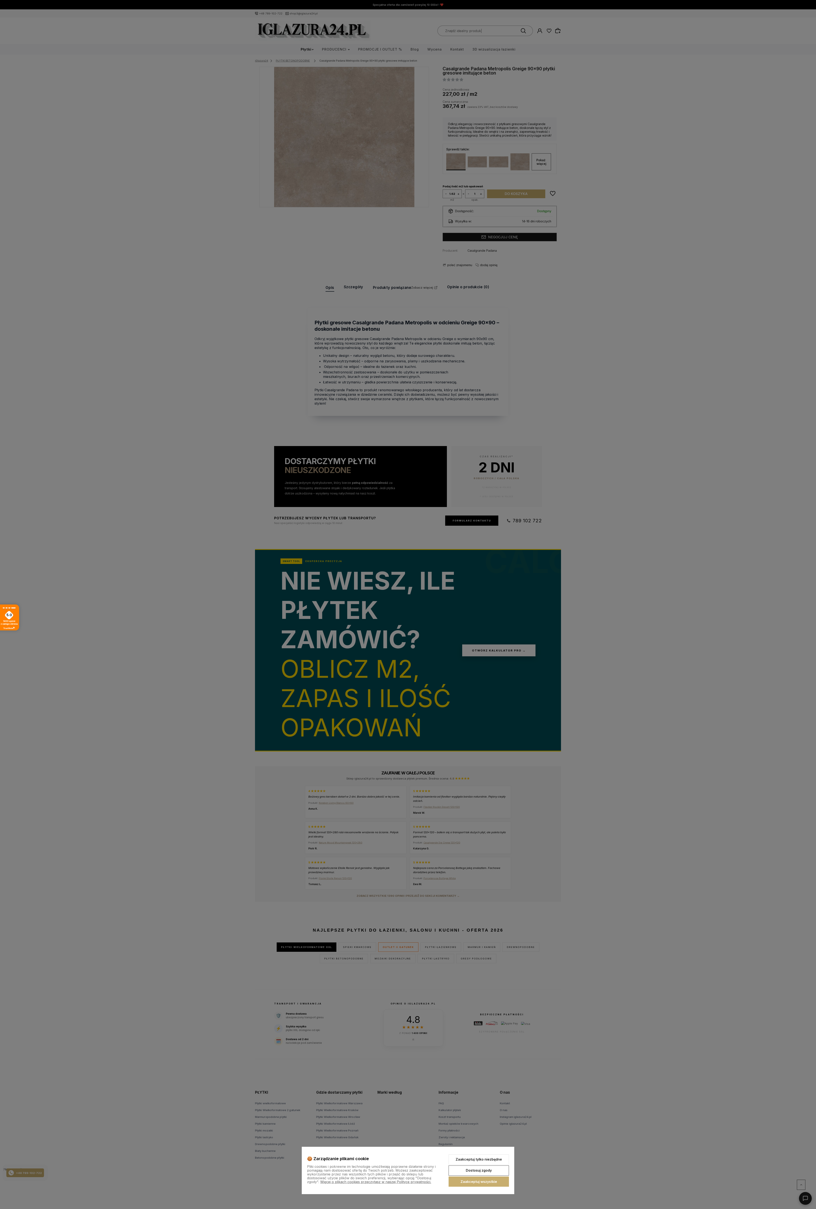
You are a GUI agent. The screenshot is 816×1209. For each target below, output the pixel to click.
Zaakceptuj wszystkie (478, 1181)
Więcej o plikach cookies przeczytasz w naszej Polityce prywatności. (375, 1182)
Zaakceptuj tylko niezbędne (479, 1159)
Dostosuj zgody (479, 1170)
